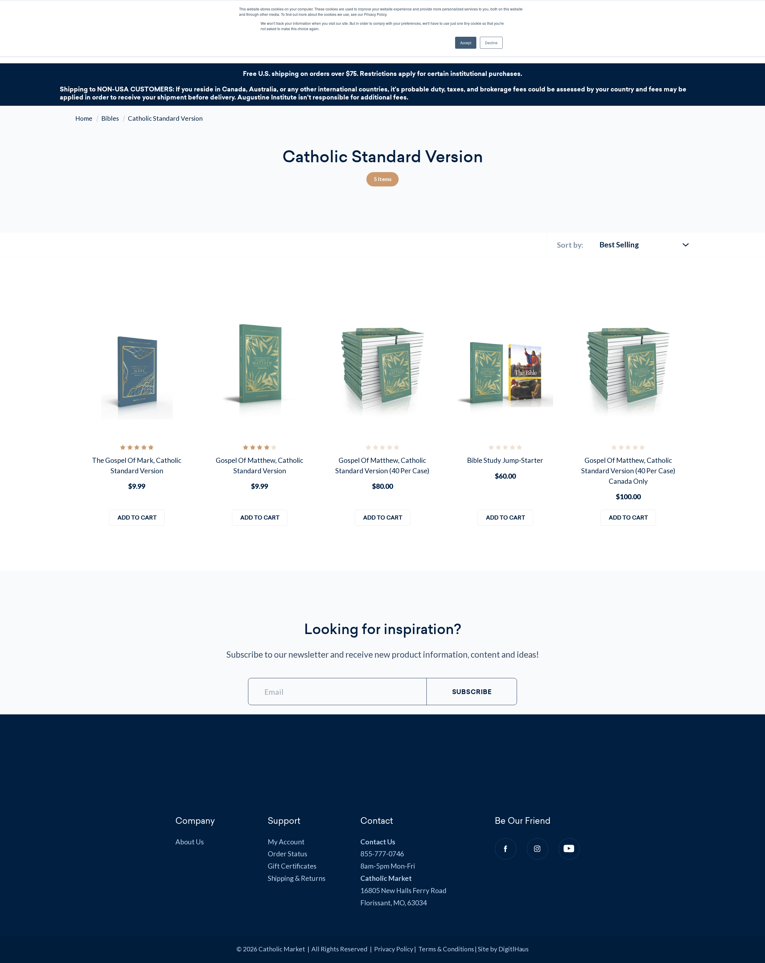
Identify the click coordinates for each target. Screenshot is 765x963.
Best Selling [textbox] (619, 244)
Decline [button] (491, 42)
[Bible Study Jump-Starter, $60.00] (505, 371)
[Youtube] (569, 848)
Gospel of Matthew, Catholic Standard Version (259, 465)
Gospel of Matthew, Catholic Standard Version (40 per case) (382, 465)
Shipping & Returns (296, 878)
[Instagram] (537, 848)
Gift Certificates (292, 866)
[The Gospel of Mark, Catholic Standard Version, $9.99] (136, 371)
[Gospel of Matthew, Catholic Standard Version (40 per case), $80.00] (382, 371)
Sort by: (570, 244)
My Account (286, 842)
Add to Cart (136, 518)
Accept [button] (465, 42)
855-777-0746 (382, 853)
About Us (189, 842)
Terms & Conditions (446, 949)
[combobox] (644, 241)
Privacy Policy (393, 949)
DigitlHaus (513, 949)
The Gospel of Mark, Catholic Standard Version (136, 465)
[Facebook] (505, 848)
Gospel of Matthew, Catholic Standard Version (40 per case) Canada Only (628, 470)
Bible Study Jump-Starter (505, 460)
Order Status (287, 853)
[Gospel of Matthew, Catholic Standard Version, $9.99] (259, 371)
